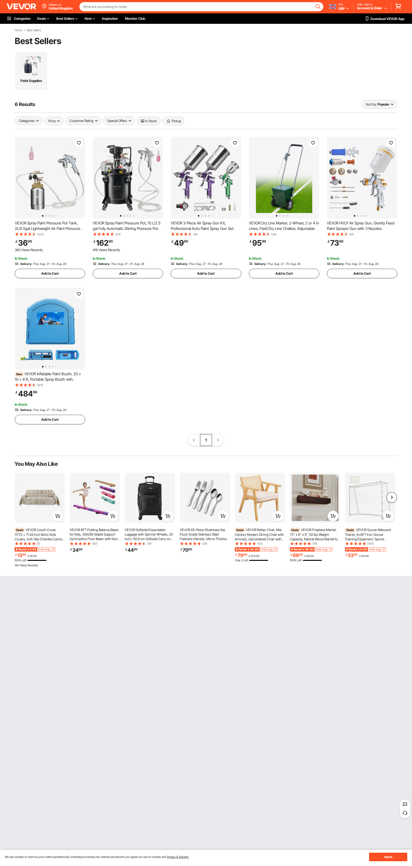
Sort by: (371, 104)
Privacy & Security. (178, 857)
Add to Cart (50, 273)
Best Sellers (34, 30)
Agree (388, 857)
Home (18, 30)
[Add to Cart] (57, 516)
